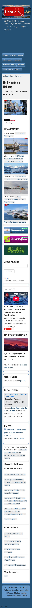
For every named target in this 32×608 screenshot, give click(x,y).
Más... (6, 576)
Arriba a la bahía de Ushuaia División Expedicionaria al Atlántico (15, 511)
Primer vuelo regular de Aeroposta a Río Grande (15, 482)
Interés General (8, 69)
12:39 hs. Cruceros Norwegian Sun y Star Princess (15, 199)
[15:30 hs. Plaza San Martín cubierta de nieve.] (16, 194)
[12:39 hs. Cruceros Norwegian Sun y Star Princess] (16, 220)
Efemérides (21, 65)
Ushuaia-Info (8, 76)
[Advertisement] (16, 43)
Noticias (5, 55)
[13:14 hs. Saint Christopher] (16, 154)
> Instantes (18, 76)
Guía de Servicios (8, 60)
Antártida (13, 55)
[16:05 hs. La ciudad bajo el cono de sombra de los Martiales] (16, 174)
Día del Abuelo (15, 475)
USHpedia (18, 60)
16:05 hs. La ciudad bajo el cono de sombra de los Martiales (14, 159)
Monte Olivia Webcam (9, 65)
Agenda (20, 55)
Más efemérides (10, 519)
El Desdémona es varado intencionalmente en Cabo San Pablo (15, 501)
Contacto (18, 69)
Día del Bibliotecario (15, 565)
